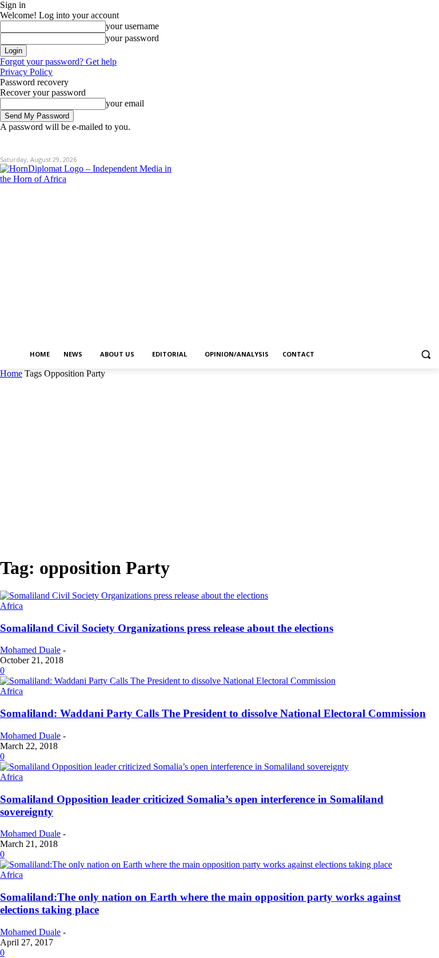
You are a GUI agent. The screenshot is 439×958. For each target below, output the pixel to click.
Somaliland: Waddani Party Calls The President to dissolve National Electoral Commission (213, 713)
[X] (401, 140)
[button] (425, 354)
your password (132, 38)
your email (125, 103)
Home (11, 373)
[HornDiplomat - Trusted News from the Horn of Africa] (85, 253)
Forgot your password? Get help (58, 61)
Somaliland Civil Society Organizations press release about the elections (166, 628)
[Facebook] (369, 140)
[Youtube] (432, 140)
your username (132, 26)
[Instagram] (385, 140)
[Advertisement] (219, 465)
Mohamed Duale (30, 650)
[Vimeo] (416, 140)
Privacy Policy (26, 72)
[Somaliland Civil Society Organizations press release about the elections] (134, 595)
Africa (11, 606)
